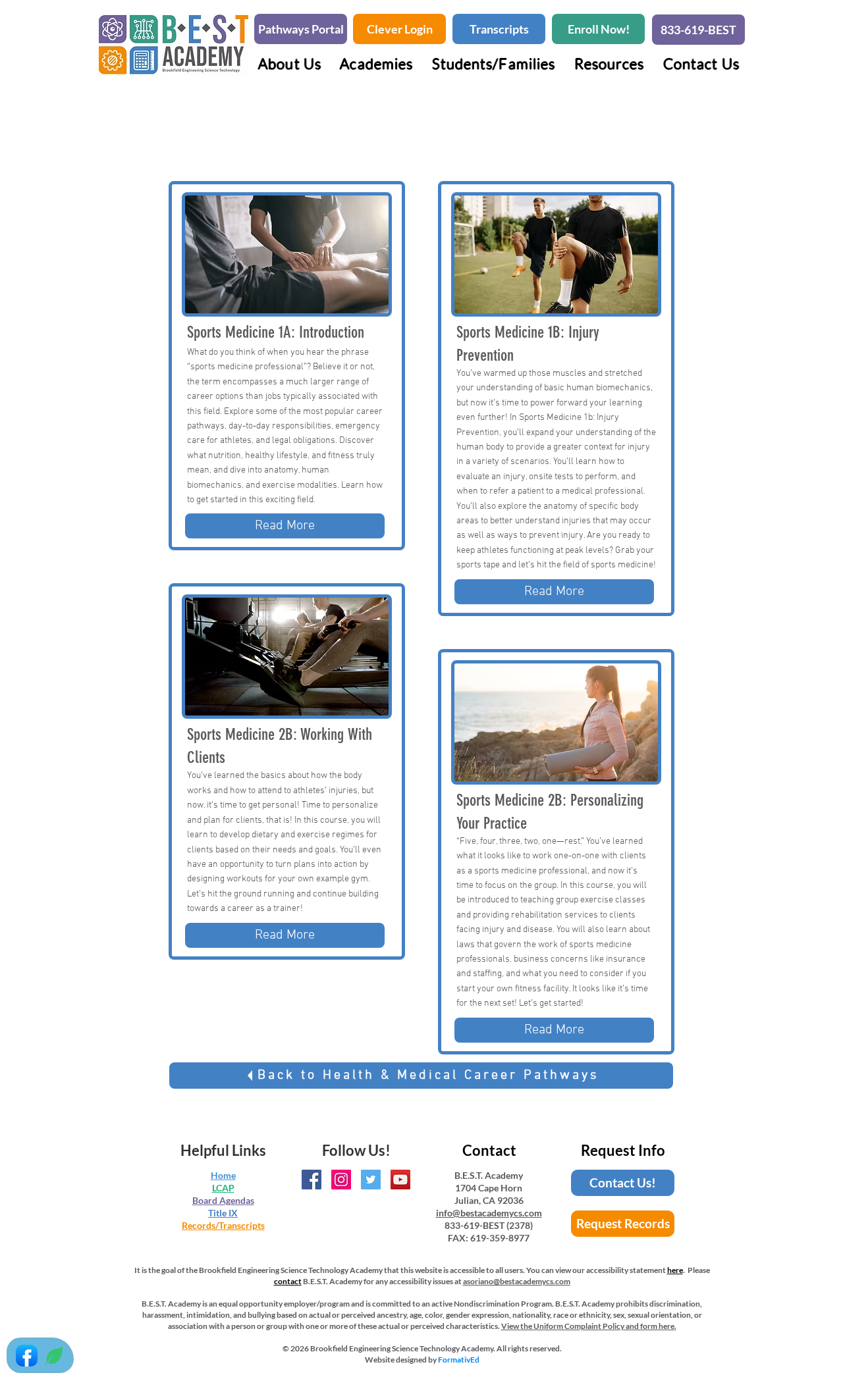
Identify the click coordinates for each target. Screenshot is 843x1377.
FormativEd (458, 1359)
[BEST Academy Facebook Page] (311, 1179)
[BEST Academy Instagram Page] (341, 1179)
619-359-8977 (500, 1237)
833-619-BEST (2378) (489, 1225)
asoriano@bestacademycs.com (516, 1281)
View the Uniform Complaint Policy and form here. (588, 1326)
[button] (376, 63)
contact (288, 1281)
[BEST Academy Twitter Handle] (371, 1179)
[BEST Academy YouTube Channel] (400, 1179)
